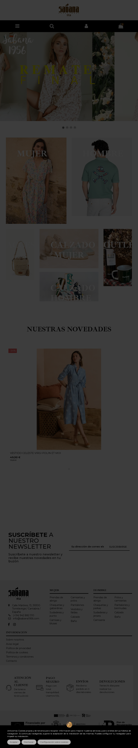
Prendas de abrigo (56, 599)
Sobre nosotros (15, 639)
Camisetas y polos (78, 599)
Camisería (99, 620)
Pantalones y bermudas (122, 606)
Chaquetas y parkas (100, 606)
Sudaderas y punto (57, 614)
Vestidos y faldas (77, 611)
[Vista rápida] (127, 353)
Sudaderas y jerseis (100, 614)
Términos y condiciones (19, 656)
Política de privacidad (18, 648)
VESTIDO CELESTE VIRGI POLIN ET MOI (35, 453)
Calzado (75, 616)
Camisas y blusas (55, 622)
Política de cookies (17, 652)
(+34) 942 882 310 (23, 615)
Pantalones (77, 605)
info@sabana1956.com (26, 618)
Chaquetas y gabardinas (57, 606)
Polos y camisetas (120, 599)
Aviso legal (12, 644)
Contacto (11, 660)
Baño (74, 621)
